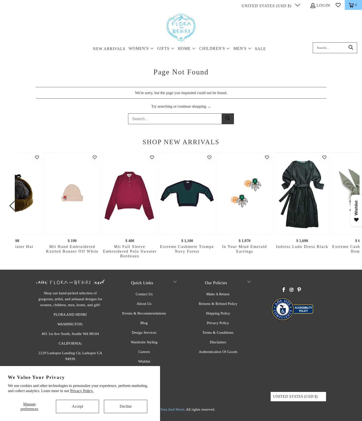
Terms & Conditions (217, 332)
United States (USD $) (267, 6)
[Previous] (13, 206)
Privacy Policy (218, 323)
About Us (144, 304)
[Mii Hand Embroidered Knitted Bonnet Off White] (72, 193)
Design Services (144, 332)
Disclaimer (218, 342)
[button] (141, 48)
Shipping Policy (218, 313)
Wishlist (144, 361)
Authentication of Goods (218, 352)
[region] (182, 206)
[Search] (351, 47)
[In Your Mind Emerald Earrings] (244, 193)
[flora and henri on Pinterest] (299, 290)
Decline (126, 406)
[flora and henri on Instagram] (292, 290)
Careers (144, 352)
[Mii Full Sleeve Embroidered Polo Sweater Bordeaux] (129, 193)
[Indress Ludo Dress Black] (302, 193)
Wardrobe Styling (144, 342)
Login (323, 5)
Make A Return (218, 294)
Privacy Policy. (82, 391)
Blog (144, 323)
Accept (77, 406)
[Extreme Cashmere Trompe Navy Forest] (187, 193)
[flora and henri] (181, 27)
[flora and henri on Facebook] (284, 290)
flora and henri (171, 409)
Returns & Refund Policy (218, 304)
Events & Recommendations (144, 313)
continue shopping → (194, 106)
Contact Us (144, 294)
